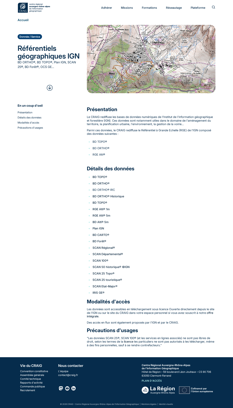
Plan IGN (98, 228)
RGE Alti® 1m (101, 209)
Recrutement (27, 390)
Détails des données (29, 117)
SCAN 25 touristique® (107, 279)
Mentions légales (149, 404)
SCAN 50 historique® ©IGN (111, 267)
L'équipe (63, 371)
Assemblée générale (32, 375)
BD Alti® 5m (101, 222)
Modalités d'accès (28, 122)
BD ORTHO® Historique (108, 196)
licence (128, 341)
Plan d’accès (152, 380)
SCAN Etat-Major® (105, 286)
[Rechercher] (211, 7)
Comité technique (30, 378)
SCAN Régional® (104, 247)
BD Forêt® (99, 241)
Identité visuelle (166, 404)
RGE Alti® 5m (101, 215)
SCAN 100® (100, 260)
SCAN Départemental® (108, 254)
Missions (127, 7)
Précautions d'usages (30, 127)
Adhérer (106, 7)
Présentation (25, 112)
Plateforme (198, 7)
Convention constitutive (34, 371)
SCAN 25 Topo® (103, 273)
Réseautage (174, 7)
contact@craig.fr (68, 375)
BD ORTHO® (101, 183)
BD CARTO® (101, 235)
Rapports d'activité (31, 382)
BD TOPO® (100, 177)
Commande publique (32, 386)
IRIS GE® (98, 292)
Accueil (23, 20)
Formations (149, 7)
